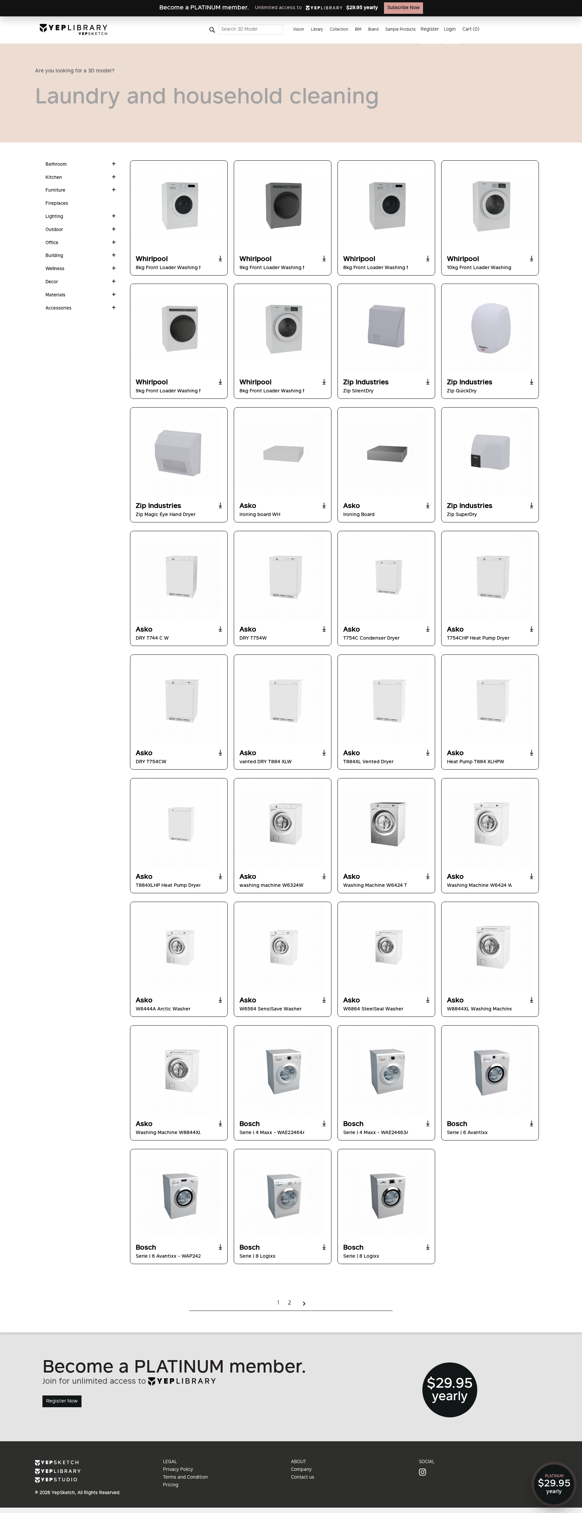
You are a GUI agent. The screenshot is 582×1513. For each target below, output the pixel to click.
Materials (55, 295)
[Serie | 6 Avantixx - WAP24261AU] (179, 1195)
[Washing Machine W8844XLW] (179, 1071)
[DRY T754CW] (179, 700)
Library (317, 30)
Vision (298, 30)
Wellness (54, 269)
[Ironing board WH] (282, 453)
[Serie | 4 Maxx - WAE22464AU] (282, 1071)
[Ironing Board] (386, 453)
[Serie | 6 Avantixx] (490, 1071)
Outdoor (54, 230)
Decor (51, 282)
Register (430, 30)
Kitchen (53, 178)
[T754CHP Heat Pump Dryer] (490, 577)
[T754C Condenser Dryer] (386, 577)
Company (301, 1470)
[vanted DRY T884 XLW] (282, 700)
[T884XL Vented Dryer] (386, 700)
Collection (339, 30)
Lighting (54, 217)
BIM (358, 30)
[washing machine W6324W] (282, 824)
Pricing (170, 1485)
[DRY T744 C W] (179, 577)
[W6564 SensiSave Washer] (282, 947)
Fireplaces (56, 204)
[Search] (213, 31)
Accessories (58, 309)
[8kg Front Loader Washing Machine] (179, 206)
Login (450, 30)
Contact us (302, 1478)
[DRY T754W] (282, 577)
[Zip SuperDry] (490, 453)
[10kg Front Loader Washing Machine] (490, 206)
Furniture (55, 191)
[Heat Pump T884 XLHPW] (490, 700)
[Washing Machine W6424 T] (386, 824)
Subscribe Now (403, 8)
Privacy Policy (178, 1470)
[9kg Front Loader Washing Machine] (282, 206)
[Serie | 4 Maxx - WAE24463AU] (386, 1071)
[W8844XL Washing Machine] (490, 947)
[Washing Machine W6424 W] (490, 824)
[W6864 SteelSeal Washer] (386, 947)
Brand (373, 30)
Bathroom (56, 165)
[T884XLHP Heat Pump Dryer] (179, 824)
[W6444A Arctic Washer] (179, 947)
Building (54, 256)
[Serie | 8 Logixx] (282, 1195)
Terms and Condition (185, 1478)
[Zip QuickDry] (490, 329)
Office (51, 243)
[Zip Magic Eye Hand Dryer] (179, 453)
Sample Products (400, 30)
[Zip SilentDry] (386, 329)
